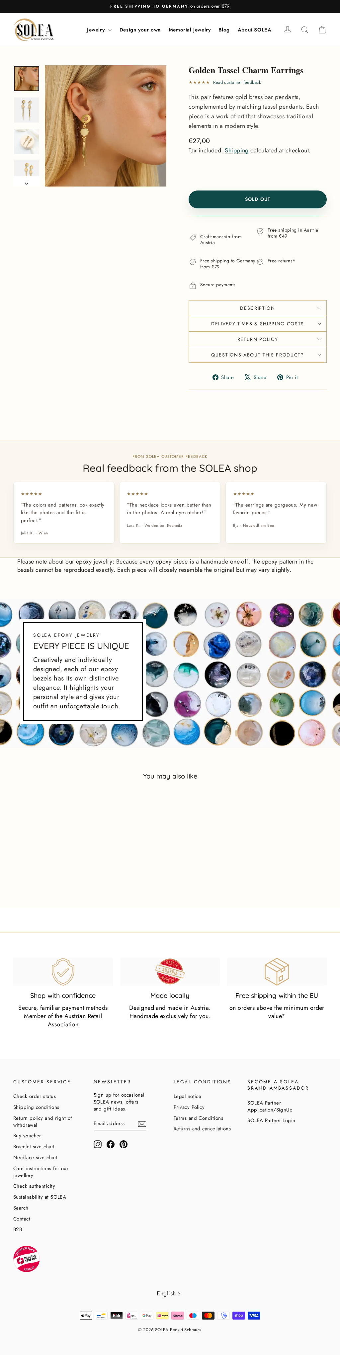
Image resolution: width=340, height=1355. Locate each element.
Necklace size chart (35, 1157)
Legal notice (187, 1096)
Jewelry (97, 29)
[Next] (26, 181)
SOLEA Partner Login (271, 1120)
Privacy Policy (189, 1107)
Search (21, 1208)
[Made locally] (170, 972)
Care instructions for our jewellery (40, 1172)
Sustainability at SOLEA (39, 1197)
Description (257, 308)
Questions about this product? (257, 355)
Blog (223, 29)
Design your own (140, 29)
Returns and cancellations (202, 1128)
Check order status (34, 1096)
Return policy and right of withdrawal (42, 1121)
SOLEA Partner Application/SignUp (270, 1106)
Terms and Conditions (198, 1118)
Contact (21, 1218)
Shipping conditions (36, 1107)
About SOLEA (255, 29)
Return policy (257, 339)
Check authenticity (34, 1186)
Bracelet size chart (34, 1146)
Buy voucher (27, 1135)
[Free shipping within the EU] (277, 972)
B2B (17, 1229)
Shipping (237, 150)
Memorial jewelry (190, 29)
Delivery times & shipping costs (257, 323)
